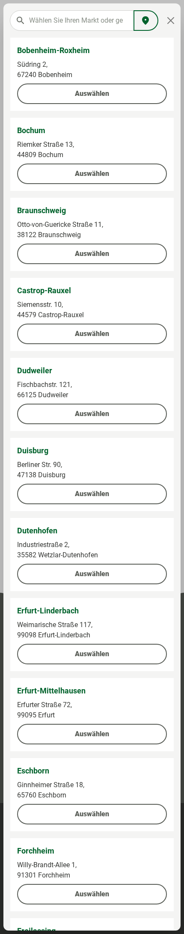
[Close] (170, 20)
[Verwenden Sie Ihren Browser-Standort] (146, 20)
